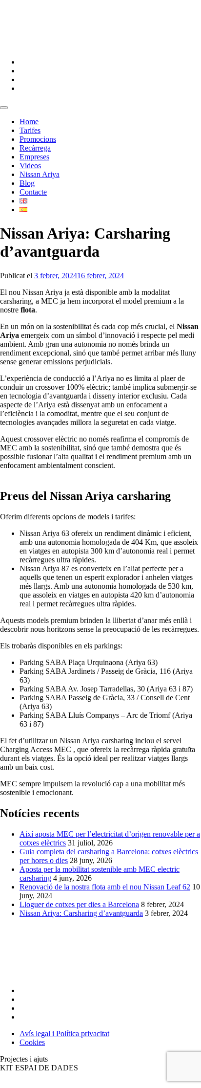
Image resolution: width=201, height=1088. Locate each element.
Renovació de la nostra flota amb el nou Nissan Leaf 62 (105, 887)
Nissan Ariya (40, 174)
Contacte (33, 192)
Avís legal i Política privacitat (64, 1033)
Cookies (32, 1042)
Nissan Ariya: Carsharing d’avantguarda (81, 913)
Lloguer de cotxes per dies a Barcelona (79, 904)
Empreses (34, 157)
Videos (30, 165)
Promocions (38, 139)
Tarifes (30, 130)
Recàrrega (35, 148)
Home (29, 121)
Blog (27, 183)
